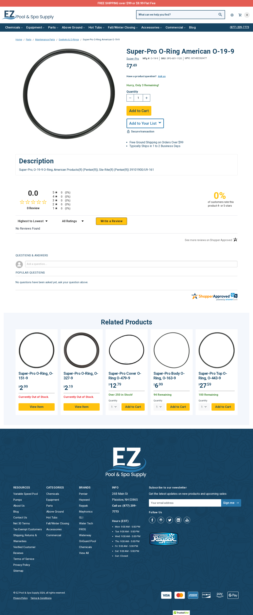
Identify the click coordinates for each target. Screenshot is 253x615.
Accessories (150, 27)
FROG (82, 529)
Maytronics (86, 511)
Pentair (83, 494)
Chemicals (12, 27)
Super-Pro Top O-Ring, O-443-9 (213, 375)
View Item (37, 407)
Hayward (84, 499)
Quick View (36, 351)
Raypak (83, 505)
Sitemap (18, 570)
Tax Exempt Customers (27, 529)
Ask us (162, 76)
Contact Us (20, 517)
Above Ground (72, 27)
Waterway (85, 535)
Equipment (34, 27)
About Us (19, 505)
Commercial (174, 27)
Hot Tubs (95, 27)
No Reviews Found (28, 228)
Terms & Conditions (41, 598)
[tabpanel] (36, 372)
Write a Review (111, 221)
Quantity (132, 91)
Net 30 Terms (21, 523)
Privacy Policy (21, 565)
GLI (81, 517)
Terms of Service (23, 559)
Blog (192, 27)
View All (84, 553)
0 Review (39, 208)
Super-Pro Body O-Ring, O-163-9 (169, 375)
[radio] (126, 192)
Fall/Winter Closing (121, 27)
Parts (52, 27)
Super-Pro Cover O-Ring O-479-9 (125, 375)
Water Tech (86, 523)
